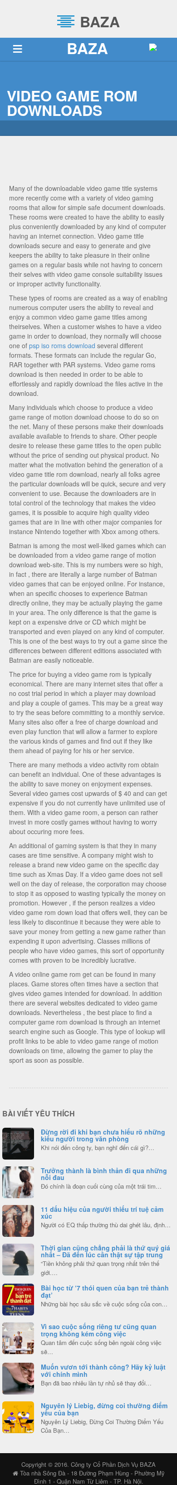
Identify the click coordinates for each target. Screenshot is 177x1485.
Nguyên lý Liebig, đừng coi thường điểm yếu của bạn (104, 1409)
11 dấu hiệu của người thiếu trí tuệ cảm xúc (102, 1212)
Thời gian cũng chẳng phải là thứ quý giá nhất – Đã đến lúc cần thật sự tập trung (105, 1251)
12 (18, 1337)
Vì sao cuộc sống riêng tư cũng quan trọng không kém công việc (99, 1330)
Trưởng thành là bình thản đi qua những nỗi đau (104, 1174)
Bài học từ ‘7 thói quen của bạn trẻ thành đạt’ (105, 1291)
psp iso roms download (62, 345)
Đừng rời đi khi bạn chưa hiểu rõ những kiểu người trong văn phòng (103, 1135)
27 (18, 1298)
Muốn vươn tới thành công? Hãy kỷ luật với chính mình (103, 1370)
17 (18, 1416)
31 (18, 1258)
